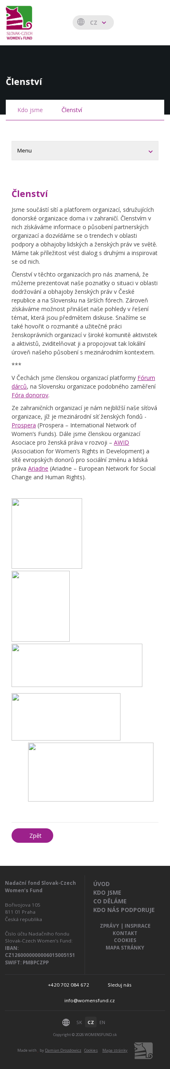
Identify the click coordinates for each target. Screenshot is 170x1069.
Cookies (125, 940)
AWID (121, 442)
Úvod (101, 884)
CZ (90, 1022)
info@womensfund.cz (89, 1000)
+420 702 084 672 (68, 985)
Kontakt (125, 933)
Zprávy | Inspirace (125, 926)
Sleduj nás (120, 985)
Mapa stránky (125, 948)
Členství (71, 110)
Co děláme (110, 901)
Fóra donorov (30, 395)
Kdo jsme (30, 110)
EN (102, 1022)
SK (79, 1022)
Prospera (24, 425)
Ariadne (38, 468)
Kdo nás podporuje (124, 910)
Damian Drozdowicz (63, 1050)
